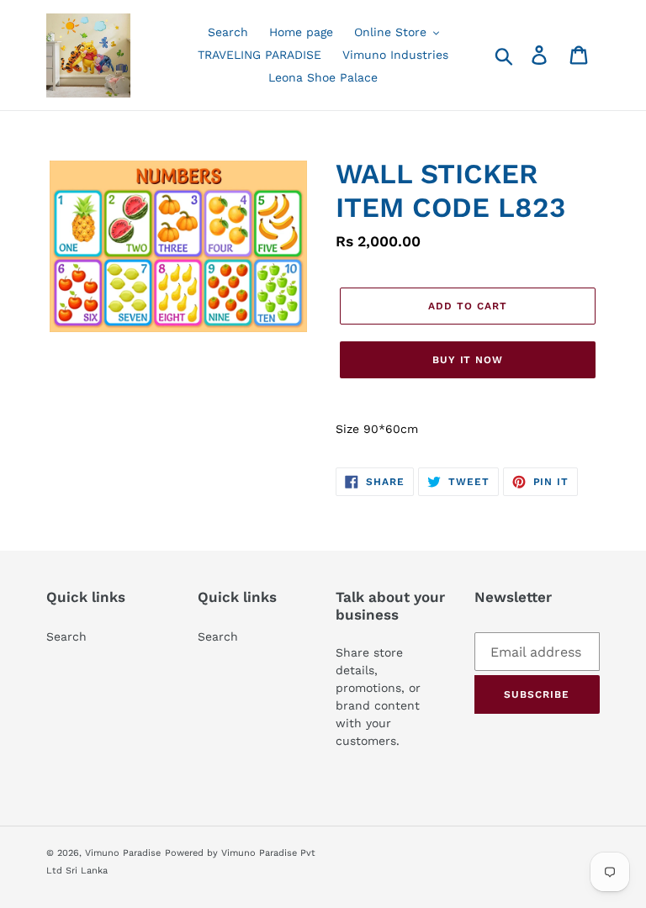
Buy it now (468, 360)
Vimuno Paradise (123, 852)
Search (66, 636)
